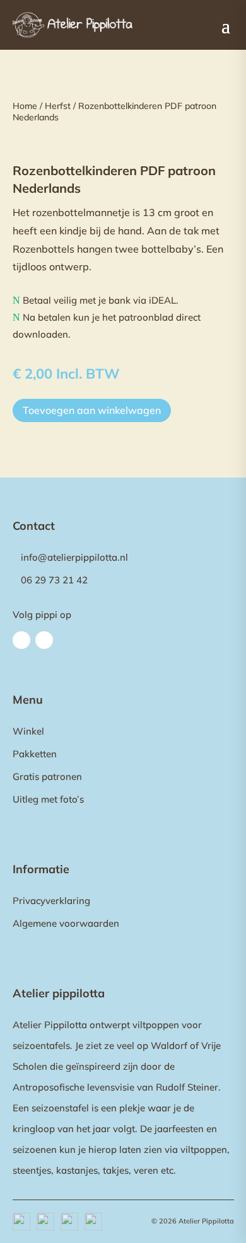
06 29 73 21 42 (54, 580)
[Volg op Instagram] (44, 640)
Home (25, 106)
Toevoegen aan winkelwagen (92, 410)
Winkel (28, 731)
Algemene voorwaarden (66, 923)
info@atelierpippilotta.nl (74, 557)
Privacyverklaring (51, 901)
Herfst (58, 106)
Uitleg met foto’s (48, 799)
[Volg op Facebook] (21, 640)
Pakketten (35, 754)
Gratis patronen (47, 776)
